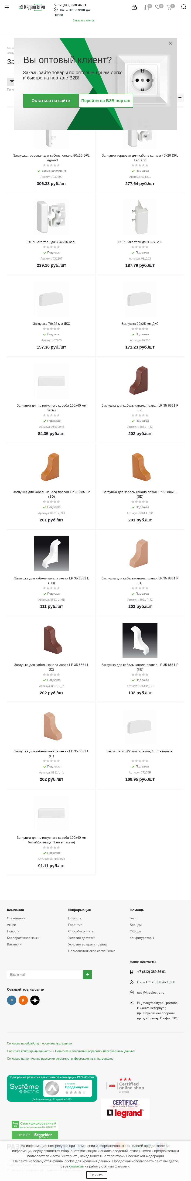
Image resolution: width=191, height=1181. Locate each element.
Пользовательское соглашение (92, 951)
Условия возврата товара (87, 944)
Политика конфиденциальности (29, 1051)
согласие (76, 1166)
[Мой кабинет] (134, 7)
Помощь (74, 918)
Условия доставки (81, 938)
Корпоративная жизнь (23, 938)
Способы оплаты (81, 931)
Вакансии (14, 944)
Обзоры (136, 931)
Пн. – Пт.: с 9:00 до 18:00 (156, 982)
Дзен (35, 1000)
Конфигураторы (142, 938)
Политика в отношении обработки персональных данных (95, 1051)
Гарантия (75, 925)
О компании (16, 918)
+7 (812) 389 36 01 (151, 972)
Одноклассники (23, 1000)
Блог (133, 918)
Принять (96, 1175)
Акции (11, 925)
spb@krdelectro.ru (150, 992)
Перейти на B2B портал (105, 100)
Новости (13, 931)
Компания (15, 910)
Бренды (136, 925)
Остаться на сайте (50, 100)
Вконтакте (11, 1000)
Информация (79, 910)
